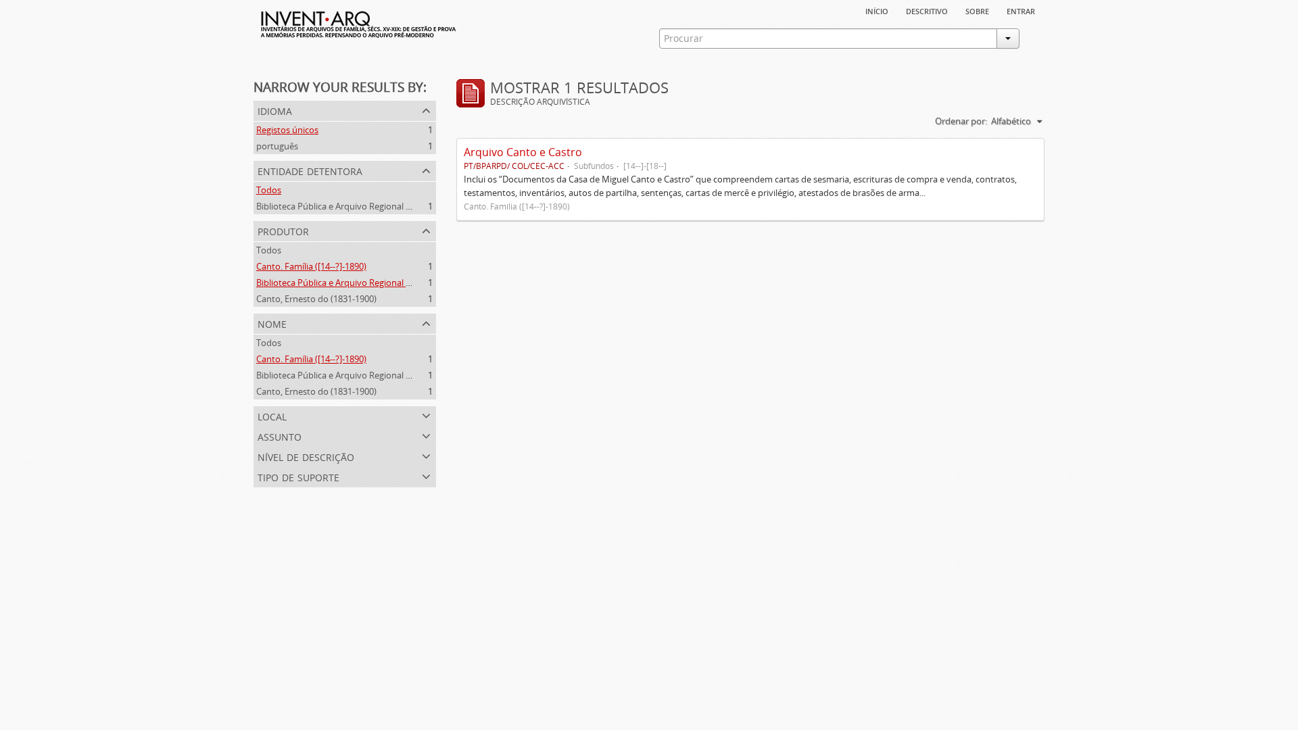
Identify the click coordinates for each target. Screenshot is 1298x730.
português (277, 146)
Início (876, 10)
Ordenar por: (961, 121)
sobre (977, 10)
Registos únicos (287, 130)
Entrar (1021, 10)
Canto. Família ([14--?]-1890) (311, 266)
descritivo (927, 10)
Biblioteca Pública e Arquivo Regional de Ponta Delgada (366, 206)
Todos (268, 190)
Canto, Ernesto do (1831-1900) (316, 299)
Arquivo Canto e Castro (523, 152)
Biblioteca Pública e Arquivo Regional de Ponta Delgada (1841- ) (382, 282)
